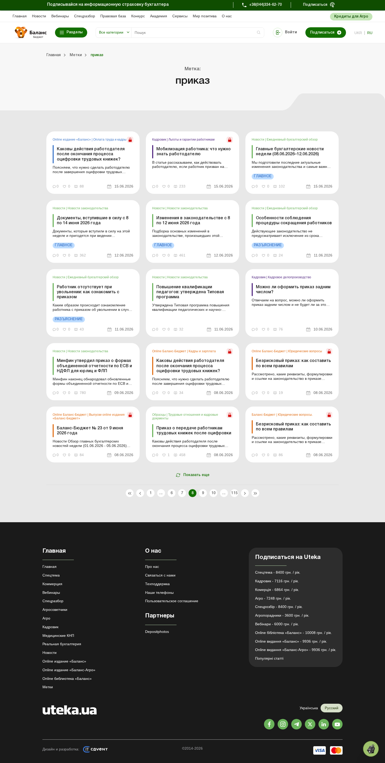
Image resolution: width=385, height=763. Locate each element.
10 (213, 493)
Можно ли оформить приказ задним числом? (293, 289)
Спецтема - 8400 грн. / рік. (277, 572)
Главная (20, 16)
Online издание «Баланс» (72, 139)
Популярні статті (269, 658)
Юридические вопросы (305, 351)
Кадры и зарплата (202, 351)
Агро (46, 618)
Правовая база (113, 16)
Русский (331, 708)
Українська (309, 708)
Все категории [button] (111, 32)
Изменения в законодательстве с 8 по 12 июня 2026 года (193, 220)
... (161, 493)
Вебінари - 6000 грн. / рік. (277, 624)
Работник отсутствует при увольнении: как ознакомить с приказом (88, 292)
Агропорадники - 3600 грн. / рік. (282, 615)
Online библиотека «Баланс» (67, 678)
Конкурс (138, 16)
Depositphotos (157, 631)
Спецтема (51, 575)
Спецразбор (84, 16)
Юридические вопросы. (295, 415)
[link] (93, 162)
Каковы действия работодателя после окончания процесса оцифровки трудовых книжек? (91, 154)
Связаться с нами (160, 575)
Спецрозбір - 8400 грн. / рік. (279, 607)
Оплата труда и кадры (109, 139)
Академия (158, 16)
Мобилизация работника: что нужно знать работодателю (193, 151)
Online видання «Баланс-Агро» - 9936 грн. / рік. (295, 650)
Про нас (152, 566)
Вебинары (60, 16)
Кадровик (159, 139)
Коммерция (52, 584)
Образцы (159, 415)
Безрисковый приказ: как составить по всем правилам (293, 363)
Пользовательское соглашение (171, 601)
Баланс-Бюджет (264, 415)
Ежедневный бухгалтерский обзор (292, 139)
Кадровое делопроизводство (289, 277)
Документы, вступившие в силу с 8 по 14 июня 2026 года (92, 220)
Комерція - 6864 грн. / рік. (277, 590)
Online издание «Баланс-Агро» (68, 670)
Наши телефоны (159, 592)
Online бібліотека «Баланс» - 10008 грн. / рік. (293, 633)
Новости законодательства (88, 208)
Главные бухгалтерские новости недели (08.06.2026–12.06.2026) (290, 151)
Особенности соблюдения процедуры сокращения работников (294, 220)
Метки (47, 687)
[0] (371, 749)
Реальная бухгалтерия (61, 644)
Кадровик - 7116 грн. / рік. (277, 581)
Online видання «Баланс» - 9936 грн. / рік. (291, 641)
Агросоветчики (54, 609)
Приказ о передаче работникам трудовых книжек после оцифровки (193, 430)
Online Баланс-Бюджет (169, 351)
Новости (39, 16)
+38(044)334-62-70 (265, 5)
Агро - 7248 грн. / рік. (273, 598)
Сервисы (180, 16)
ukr (358, 33)
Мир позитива (205, 16)
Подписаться (315, 5)
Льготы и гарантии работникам (191, 139)
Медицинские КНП (58, 635)
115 (234, 493)
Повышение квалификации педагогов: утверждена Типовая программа (190, 292)
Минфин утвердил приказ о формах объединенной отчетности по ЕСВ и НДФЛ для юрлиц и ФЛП (94, 366)
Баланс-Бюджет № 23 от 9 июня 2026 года (90, 430)
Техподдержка (157, 584)
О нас (227, 16)
